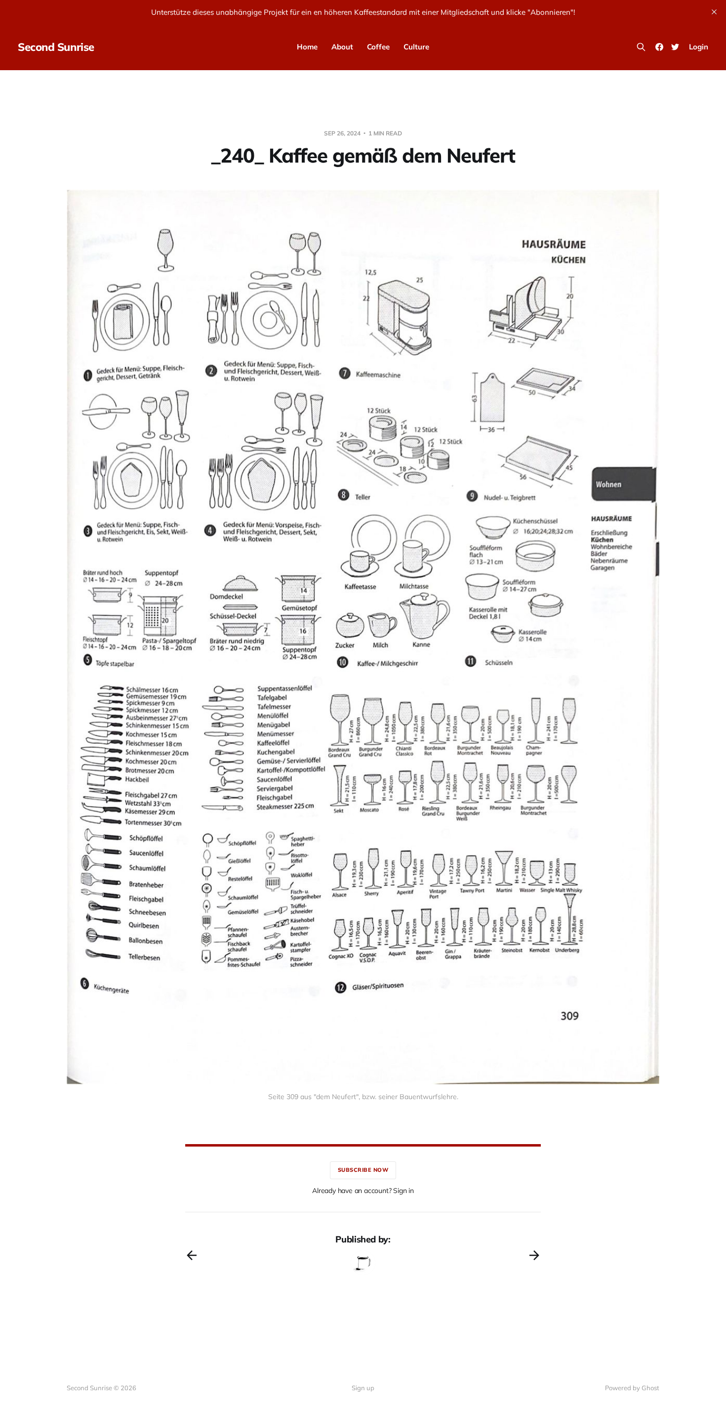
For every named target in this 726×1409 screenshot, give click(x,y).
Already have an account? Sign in (363, 1190)
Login (698, 46)
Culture (416, 46)
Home (307, 46)
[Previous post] (191, 1255)
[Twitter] (675, 47)
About (342, 46)
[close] (714, 12)
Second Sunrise (56, 47)
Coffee (378, 46)
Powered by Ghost (632, 1388)
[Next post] (534, 1255)
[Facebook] (659, 47)
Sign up (363, 1388)
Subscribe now (363, 1169)
